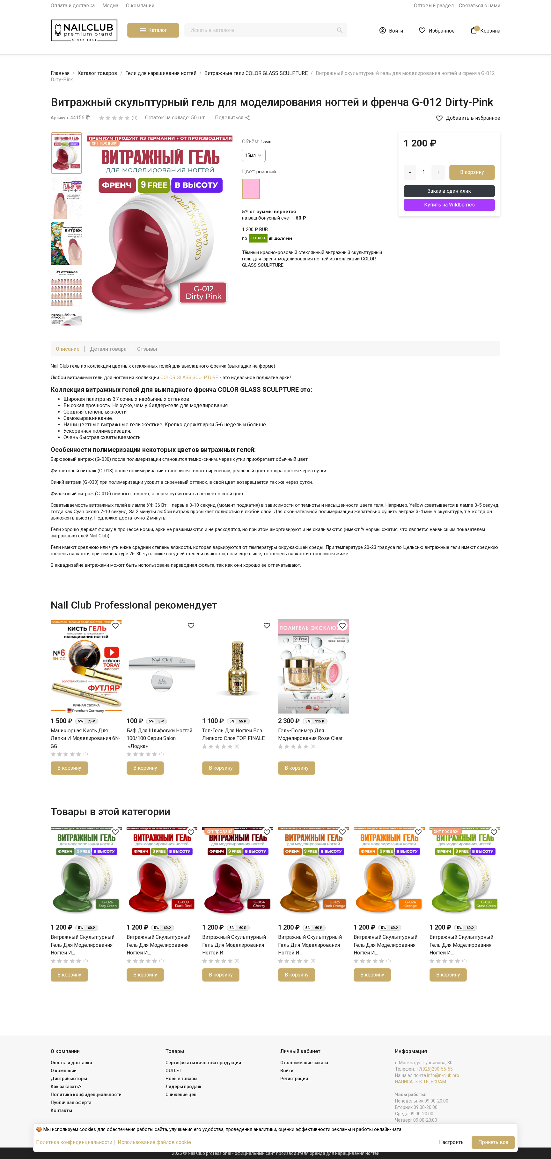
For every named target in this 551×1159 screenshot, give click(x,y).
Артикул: (60, 117)
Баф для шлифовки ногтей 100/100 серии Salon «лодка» (159, 738)
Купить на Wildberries (449, 205)
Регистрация (294, 1078)
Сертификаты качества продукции (203, 1062)
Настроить (451, 1142)
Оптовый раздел (434, 6)
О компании (140, 6)
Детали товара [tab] (108, 349)
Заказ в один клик (449, 191)
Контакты (61, 1110)
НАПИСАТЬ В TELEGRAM (420, 1081)
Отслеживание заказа (304, 1062)
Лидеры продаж (183, 1086)
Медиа (110, 6)
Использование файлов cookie (154, 1142)
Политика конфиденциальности (86, 1094)
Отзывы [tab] (147, 349)
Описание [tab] (67, 349)
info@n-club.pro (443, 1075)
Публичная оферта (71, 1102)
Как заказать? (66, 1086)
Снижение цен (180, 1094)
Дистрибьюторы (69, 1078)
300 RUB (258, 238)
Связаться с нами (479, 6)
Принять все (493, 1142)
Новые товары (181, 1078)
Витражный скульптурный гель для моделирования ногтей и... (82, 945)
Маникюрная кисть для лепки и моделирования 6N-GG (86, 738)
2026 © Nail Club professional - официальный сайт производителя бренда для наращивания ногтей (275, 1153)
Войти (286, 1070)
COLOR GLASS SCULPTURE (189, 377)
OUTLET (173, 1070)
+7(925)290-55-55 (434, 1069)
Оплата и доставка (73, 6)
